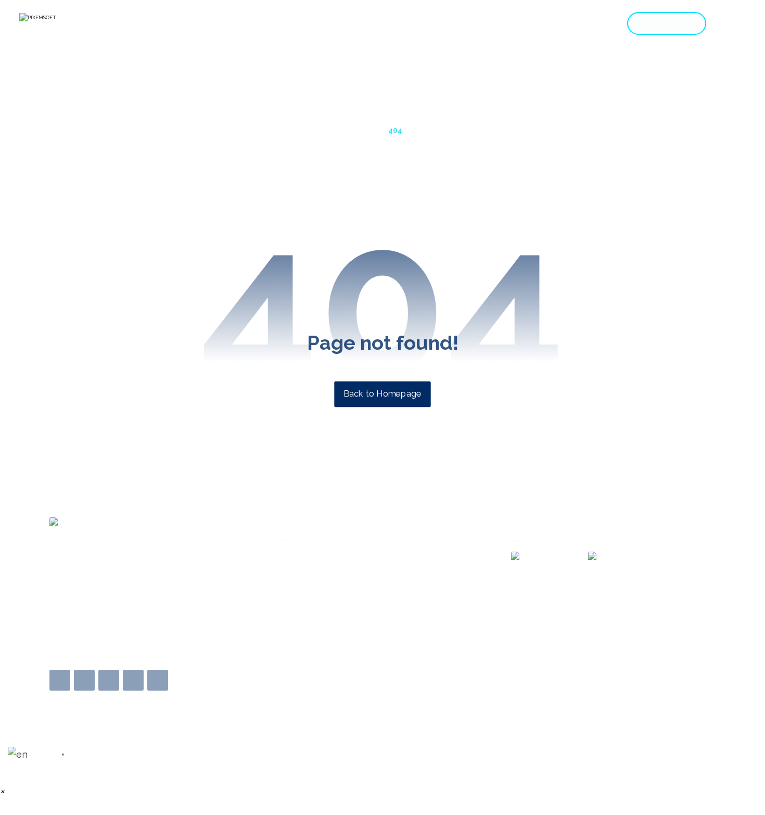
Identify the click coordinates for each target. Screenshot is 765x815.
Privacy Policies (320, 608)
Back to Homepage (382, 394)
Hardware (554, 28)
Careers (451, 28)
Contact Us (313, 576)
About (596, 28)
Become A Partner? (327, 640)
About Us (309, 560)
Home (313, 28)
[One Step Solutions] (71, 24)
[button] (59, 680)
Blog (301, 592)
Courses (408, 28)
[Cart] (729, 23)
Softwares (495, 28)
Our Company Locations (337, 624)
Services (354, 28)
